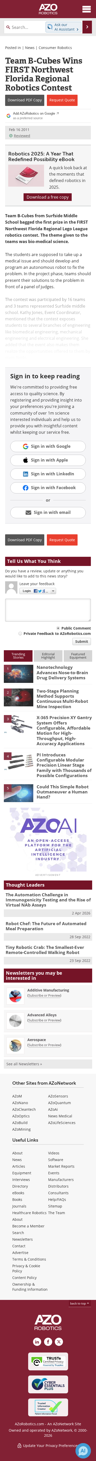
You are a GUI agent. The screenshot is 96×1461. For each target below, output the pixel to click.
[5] (18, 792)
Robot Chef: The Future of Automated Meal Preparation (46, 926)
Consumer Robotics (55, 47)
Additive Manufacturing (48, 990)
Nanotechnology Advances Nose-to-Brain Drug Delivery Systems (62, 672)
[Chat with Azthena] (83, 1450)
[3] (18, 723)
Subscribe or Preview (44, 995)
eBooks (18, 1192)
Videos (53, 1153)
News (30, 47)
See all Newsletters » (24, 1063)
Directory (20, 1186)
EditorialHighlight (48, 656)
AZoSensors (58, 1096)
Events (53, 1172)
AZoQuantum (59, 1102)
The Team (56, 1212)
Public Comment (76, 628)
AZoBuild (20, 1122)
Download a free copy (48, 197)
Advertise (20, 1252)
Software (55, 1159)
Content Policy (24, 1277)
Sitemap (55, 1206)
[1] (18, 673)
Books (17, 1199)
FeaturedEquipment (78, 656)
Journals (19, 1206)
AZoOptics (21, 1116)
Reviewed (22, 135)
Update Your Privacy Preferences (50, 1445)
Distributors (58, 1186)
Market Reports (61, 1166)
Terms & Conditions (29, 1259)
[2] (18, 697)
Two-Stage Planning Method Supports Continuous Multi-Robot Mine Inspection (62, 698)
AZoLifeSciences (62, 1122)
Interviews (21, 1179)
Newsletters (22, 1239)
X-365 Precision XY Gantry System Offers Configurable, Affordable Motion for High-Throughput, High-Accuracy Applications (64, 730)
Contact (18, 1245)
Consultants (58, 1192)
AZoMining (21, 1129)
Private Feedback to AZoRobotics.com (57, 633)
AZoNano (20, 1102)
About (17, 1153)
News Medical (60, 1116)
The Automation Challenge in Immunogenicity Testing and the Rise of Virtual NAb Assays (48, 900)
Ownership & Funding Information (30, 1287)
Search (18, 1232)
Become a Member (28, 1226)
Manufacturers (61, 1179)
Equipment (21, 1172)
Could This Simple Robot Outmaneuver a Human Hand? (63, 792)
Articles (18, 1166)
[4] (18, 760)
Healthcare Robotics (29, 1212)
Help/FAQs (57, 1199)
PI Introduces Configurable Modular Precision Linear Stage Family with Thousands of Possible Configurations (64, 765)
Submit (81, 641)
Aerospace (36, 1039)
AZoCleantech (24, 1109)
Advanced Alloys (42, 1014)
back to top (78, 1303)
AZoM (17, 1096)
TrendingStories (18, 656)
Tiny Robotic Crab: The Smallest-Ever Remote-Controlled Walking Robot (45, 949)
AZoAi (53, 1109)
